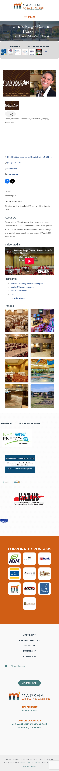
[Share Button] (10, 114)
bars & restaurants (19, 291)
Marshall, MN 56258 (29, 727)
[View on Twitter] (12, 183)
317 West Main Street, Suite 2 (29, 724)
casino (13, 294)
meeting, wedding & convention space (27, 283)
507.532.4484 (29, 710)
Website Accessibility (30, 763)
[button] (31, 675)
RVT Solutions (29, 766)
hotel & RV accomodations (22, 287)
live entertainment (18, 298)
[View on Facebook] (7, 183)
